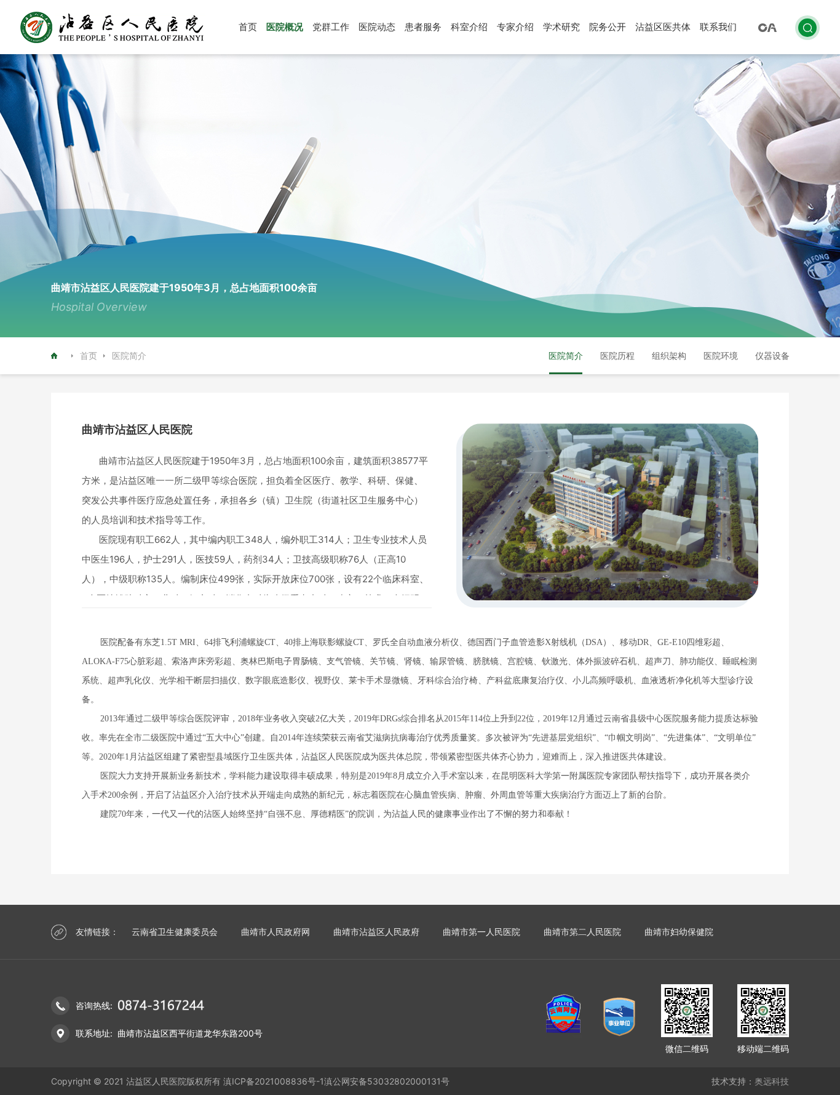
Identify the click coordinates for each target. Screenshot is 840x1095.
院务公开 (607, 27)
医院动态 (377, 27)
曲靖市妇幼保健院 (678, 931)
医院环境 (720, 355)
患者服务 (423, 27)
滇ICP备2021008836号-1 (273, 1081)
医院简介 (566, 355)
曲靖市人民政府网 (275, 931)
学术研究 (561, 27)
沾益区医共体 (663, 27)
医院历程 (617, 355)
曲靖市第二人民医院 (582, 931)
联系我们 (718, 27)
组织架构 (669, 355)
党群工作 (330, 27)
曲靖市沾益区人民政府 (376, 931)
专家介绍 (515, 27)
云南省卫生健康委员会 (175, 931)
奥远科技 (772, 1081)
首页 (248, 27)
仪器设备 (772, 355)
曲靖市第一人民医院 (481, 931)
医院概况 (284, 27)
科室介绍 (469, 27)
